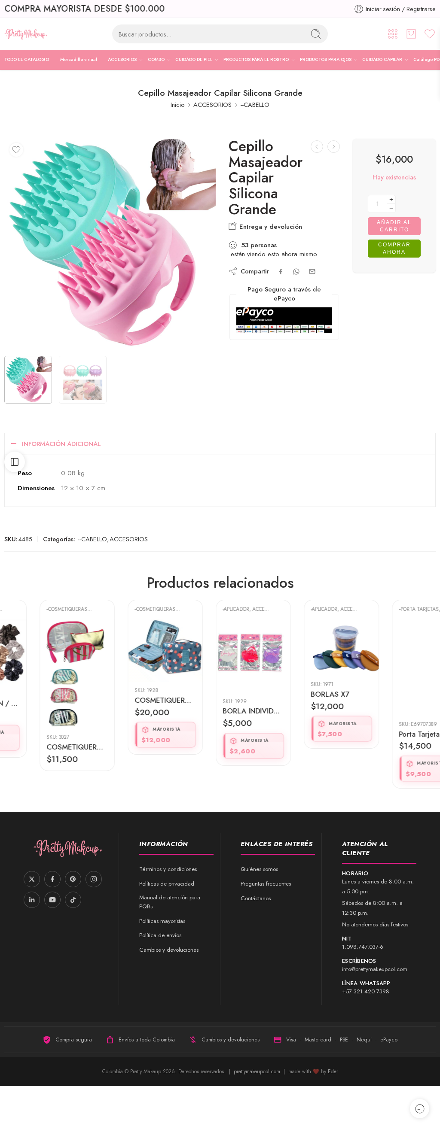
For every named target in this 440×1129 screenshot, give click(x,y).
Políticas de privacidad (166, 884)
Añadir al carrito (394, 226)
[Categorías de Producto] (393, 34)
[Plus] (391, 199)
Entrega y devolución (269, 226)
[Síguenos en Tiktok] (73, 900)
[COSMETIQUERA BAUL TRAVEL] (132, 651)
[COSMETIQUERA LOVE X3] (44, 674)
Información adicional (61, 443)
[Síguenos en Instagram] (94, 879)
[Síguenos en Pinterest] (73, 879)
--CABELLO (254, 104)
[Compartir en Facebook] (281, 271)
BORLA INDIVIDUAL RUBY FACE (220, 711)
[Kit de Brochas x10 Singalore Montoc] (317, 146)
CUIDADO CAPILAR (382, 59)
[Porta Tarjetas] (396, 667)
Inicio (178, 104)
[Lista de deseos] (16, 150)
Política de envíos (160, 935)
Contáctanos (256, 898)
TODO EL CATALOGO (26, 59)
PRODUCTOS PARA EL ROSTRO (256, 59)
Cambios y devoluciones (169, 950)
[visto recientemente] (419, 1108)
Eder (333, 1071)
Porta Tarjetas (387, 734)
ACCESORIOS (122, 59)
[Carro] (411, 34)
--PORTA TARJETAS (386, 609)
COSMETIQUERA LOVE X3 (44, 747)
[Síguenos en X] (32, 879)
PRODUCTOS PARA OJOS (325, 59)
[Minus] (391, 208)
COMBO (156, 59)
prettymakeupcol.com (258, 1071)
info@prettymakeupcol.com (374, 969)
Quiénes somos (259, 869)
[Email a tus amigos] (312, 271)
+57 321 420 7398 (365, 991)
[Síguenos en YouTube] (52, 900)
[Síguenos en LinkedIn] (32, 900)
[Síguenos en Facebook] (52, 879)
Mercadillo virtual (78, 59)
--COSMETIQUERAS (33, 609)
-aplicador (202, 609)
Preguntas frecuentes (266, 884)
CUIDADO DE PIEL (193, 59)
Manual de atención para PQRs (169, 902)
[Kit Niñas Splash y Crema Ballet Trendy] (333, 146)
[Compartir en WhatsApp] (296, 271)
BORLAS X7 (297, 694)
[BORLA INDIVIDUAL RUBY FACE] (220, 656)
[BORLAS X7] (308, 648)
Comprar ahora (394, 248)
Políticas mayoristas (162, 921)
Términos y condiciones (168, 869)
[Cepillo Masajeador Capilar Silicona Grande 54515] (110, 244)
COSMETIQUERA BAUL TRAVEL (132, 700)
